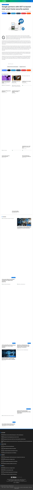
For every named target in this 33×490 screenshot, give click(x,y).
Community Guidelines (17, 487)
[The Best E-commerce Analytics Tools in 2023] (26, 78)
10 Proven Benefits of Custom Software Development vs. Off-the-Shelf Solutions (9, 346)
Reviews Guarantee (25, 487)
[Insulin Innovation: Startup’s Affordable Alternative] (6, 152)
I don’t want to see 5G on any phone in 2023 (16, 81)
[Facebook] (14, 482)
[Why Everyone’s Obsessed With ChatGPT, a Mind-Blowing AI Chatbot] (6, 78)
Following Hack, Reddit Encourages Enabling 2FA (15, 211)
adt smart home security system (13, 66)
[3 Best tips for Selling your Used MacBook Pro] (6, 87)
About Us (5, 487)
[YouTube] (16, 482)
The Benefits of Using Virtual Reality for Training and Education (16, 91)
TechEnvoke (3, 11)
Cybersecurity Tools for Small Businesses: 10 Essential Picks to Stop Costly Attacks (24, 411)
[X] (15, 482)
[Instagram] (18, 482)
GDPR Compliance (16, 488)
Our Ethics (21, 487)
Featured (3, 4)
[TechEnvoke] (6, 1)
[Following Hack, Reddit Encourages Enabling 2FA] (16, 180)
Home (2, 487)
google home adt (22, 66)
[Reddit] (17, 482)
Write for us (30, 487)
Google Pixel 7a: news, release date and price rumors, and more (26, 147)
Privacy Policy (11, 487)
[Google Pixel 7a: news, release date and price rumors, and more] (26, 115)
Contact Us (8, 487)
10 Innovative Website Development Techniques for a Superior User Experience (8, 280)
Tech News (7, 4)
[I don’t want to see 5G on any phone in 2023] (16, 78)
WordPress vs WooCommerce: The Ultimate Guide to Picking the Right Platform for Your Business (23, 346)
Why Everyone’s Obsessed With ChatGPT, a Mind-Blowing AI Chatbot (6, 82)
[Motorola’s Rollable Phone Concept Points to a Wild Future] (26, 152)
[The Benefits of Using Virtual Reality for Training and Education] (16, 87)
